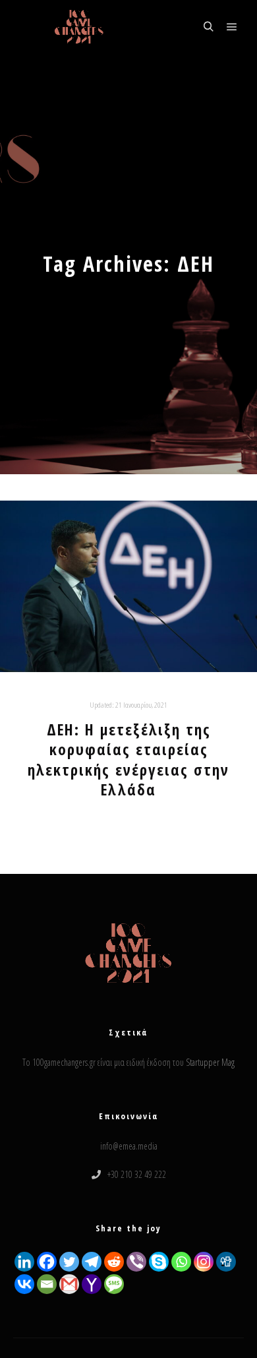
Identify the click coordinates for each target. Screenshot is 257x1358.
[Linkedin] (24, 1262)
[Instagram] (204, 1262)
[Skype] (159, 1262)
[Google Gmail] (69, 1284)
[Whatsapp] (181, 1262)
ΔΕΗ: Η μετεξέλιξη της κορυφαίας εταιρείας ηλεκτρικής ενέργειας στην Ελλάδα (128, 760)
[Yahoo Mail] (91, 1284)
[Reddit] (114, 1262)
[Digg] (226, 1262)
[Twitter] (69, 1262)
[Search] (208, 27)
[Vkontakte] (24, 1284)
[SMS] (114, 1284)
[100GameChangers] (79, 26)
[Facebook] (47, 1262)
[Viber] (136, 1262)
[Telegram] (91, 1262)
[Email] (47, 1284)
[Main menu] (232, 27)
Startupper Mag (210, 1062)
